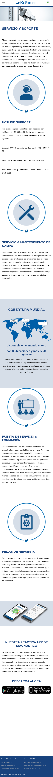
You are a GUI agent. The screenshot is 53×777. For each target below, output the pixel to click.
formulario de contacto (11, 135)
